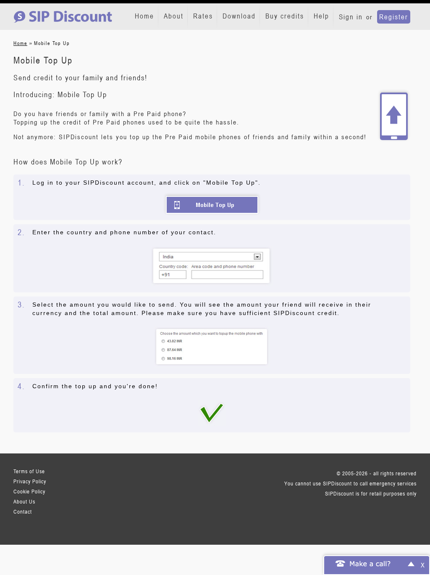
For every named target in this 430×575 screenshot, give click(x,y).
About (174, 16)
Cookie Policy (29, 491)
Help (321, 16)
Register (393, 16)
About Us (24, 501)
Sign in (351, 16)
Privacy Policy (29, 481)
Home (144, 16)
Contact (22, 511)
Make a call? (370, 563)
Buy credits (284, 16)
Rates (203, 16)
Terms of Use (29, 471)
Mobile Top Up (212, 205)
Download (239, 16)
